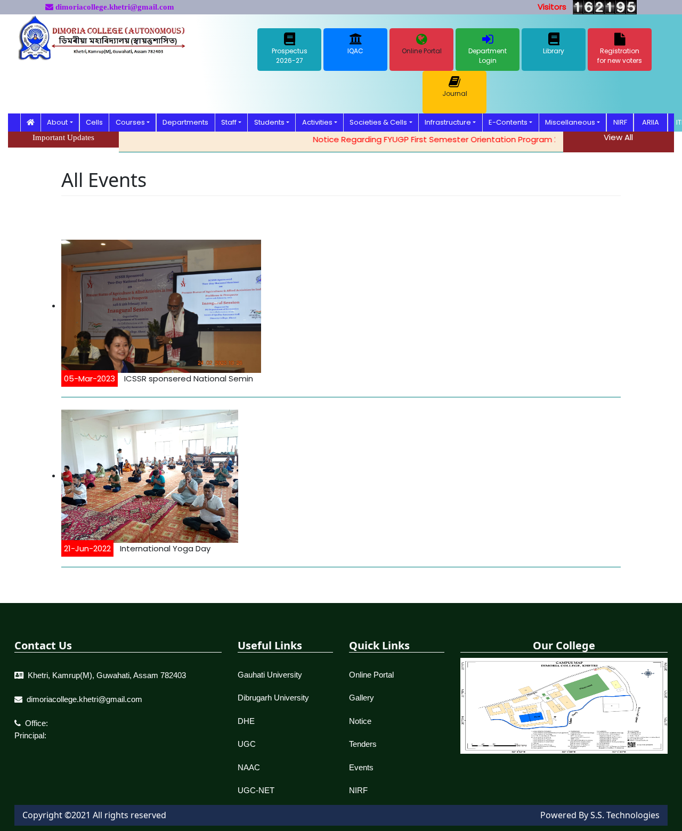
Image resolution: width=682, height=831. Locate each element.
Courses (130, 122)
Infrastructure (448, 122)
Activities (317, 122)
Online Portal (371, 674)
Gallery (361, 697)
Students (269, 122)
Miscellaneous (570, 122)
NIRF (620, 122)
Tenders (363, 743)
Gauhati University (270, 674)
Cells (94, 122)
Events (361, 767)
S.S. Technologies (625, 815)
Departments (185, 122)
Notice (360, 721)
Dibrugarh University (273, 697)
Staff (229, 122)
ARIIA (650, 122)
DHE (246, 721)
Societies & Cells (378, 122)
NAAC (249, 767)
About (57, 122)
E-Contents (508, 122)
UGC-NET (256, 790)
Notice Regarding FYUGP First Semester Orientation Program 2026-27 (437, 139)
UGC (247, 743)
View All (618, 137)
